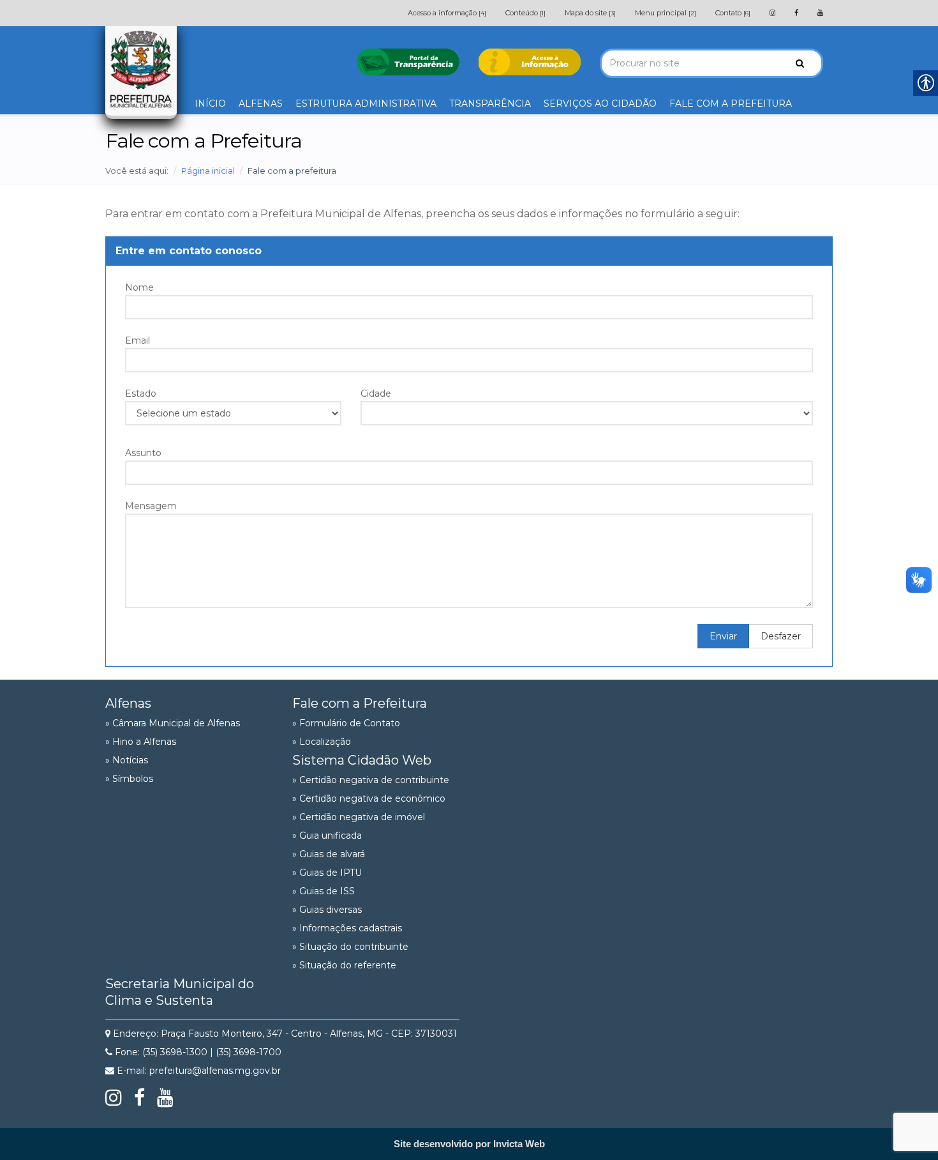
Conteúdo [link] (525, 12)
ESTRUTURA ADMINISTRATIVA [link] (365, 103)
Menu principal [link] (665, 12)
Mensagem (151, 506)
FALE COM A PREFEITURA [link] (730, 103)
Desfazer (781, 636)
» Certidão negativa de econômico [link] (368, 798)
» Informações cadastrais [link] (347, 928)
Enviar (723, 636)
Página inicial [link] (208, 170)
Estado (140, 393)
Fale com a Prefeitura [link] (359, 703)
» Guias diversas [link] (327, 909)
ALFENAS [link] (261, 103)
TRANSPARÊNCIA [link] (490, 103)
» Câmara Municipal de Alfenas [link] (172, 723)
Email (137, 340)
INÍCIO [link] (210, 103)
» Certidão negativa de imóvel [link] (358, 817)
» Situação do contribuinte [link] (350, 946)
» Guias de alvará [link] (328, 854)
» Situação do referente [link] (344, 965)
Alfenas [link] (128, 703)
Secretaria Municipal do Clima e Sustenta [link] (179, 992)
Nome (139, 287)
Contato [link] (732, 12)
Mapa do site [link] (590, 12)
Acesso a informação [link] (447, 12)
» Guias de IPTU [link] (327, 872)
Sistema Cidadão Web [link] (361, 760)
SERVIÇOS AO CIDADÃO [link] (600, 103)
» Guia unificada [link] (327, 835)
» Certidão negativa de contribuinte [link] (370, 780)
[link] (772, 13)
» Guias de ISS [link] (323, 891)
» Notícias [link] (126, 760)
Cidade (376, 393)
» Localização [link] (321, 741)
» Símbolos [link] (129, 778)
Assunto (143, 453)
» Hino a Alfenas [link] (140, 741)
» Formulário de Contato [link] (346, 723)
